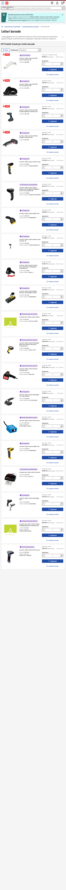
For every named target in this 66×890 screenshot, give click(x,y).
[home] (2, 26)
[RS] (7, 3)
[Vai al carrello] (62, 3)
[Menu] (2, 3)
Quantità (45, 61)
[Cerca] (62, 8)
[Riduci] (44, 64)
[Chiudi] (62, 14)
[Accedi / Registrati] (57, 3)
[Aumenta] (61, 64)
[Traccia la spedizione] (52, 3)
